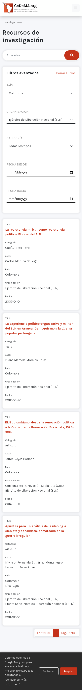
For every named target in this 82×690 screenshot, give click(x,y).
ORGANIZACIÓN (18, 112)
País (7, 269)
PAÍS (10, 85)
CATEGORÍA (14, 138)
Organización (12, 282)
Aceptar (68, 671)
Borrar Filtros (65, 73)
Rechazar (49, 671)
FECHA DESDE (17, 164)
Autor (8, 255)
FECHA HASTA (16, 191)
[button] (76, 8)
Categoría (10, 242)
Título (8, 224)
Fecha (8, 296)
